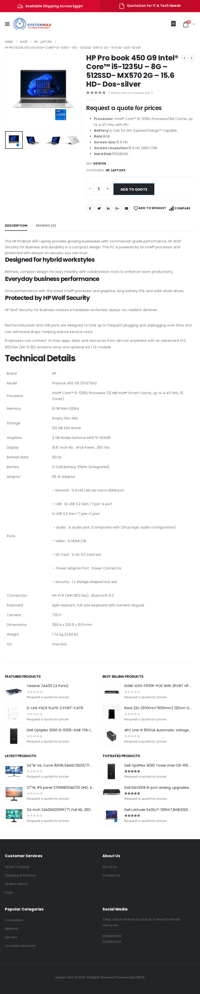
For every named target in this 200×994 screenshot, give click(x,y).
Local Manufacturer (20, 945)
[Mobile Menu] (9, 24)
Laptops (118, 170)
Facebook (90, 208)
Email (126, 208)
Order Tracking (17, 866)
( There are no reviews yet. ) (130, 93)
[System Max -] (29, 24)
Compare (182, 208)
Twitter (99, 208)
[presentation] (11, 91)
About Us (109, 866)
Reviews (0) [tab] (46, 225)
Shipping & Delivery (20, 875)
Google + (117, 208)
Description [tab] (16, 225)
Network (11, 928)
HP (108, 170)
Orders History (16, 884)
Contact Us (111, 875)
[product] (14, 692)
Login (9, 892)
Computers (14, 920)
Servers (11, 937)
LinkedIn (108, 208)
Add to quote (133, 189)
